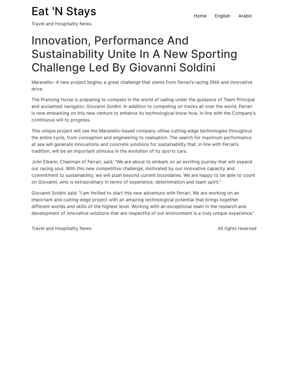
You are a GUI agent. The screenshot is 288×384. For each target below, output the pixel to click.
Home (200, 16)
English (222, 16)
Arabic (245, 16)
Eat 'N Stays (64, 11)
